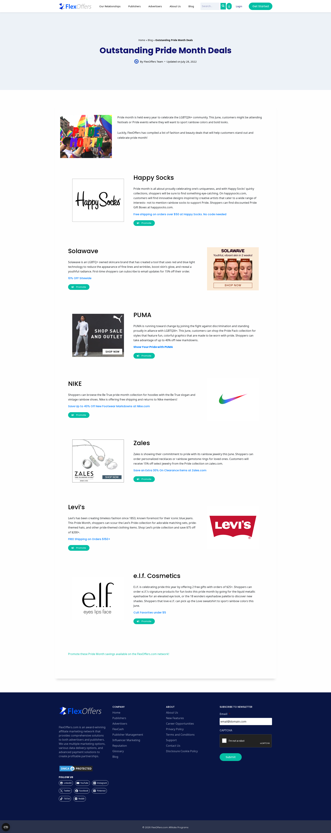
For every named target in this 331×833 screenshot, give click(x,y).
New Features (175, 718)
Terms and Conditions (180, 735)
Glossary (118, 751)
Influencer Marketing (126, 740)
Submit (231, 757)
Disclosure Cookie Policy (182, 751)
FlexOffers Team (153, 61)
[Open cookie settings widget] (6, 827)
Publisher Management (127, 735)
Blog (191, 6)
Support (171, 740)
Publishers (119, 718)
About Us (172, 712)
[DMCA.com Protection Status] (85, 768)
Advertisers (119, 723)
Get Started (260, 6)
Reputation (119, 746)
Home (141, 40)
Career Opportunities (180, 723)
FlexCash (118, 729)
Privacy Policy (175, 729)
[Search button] (223, 6)
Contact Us (173, 746)
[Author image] (136, 61)
